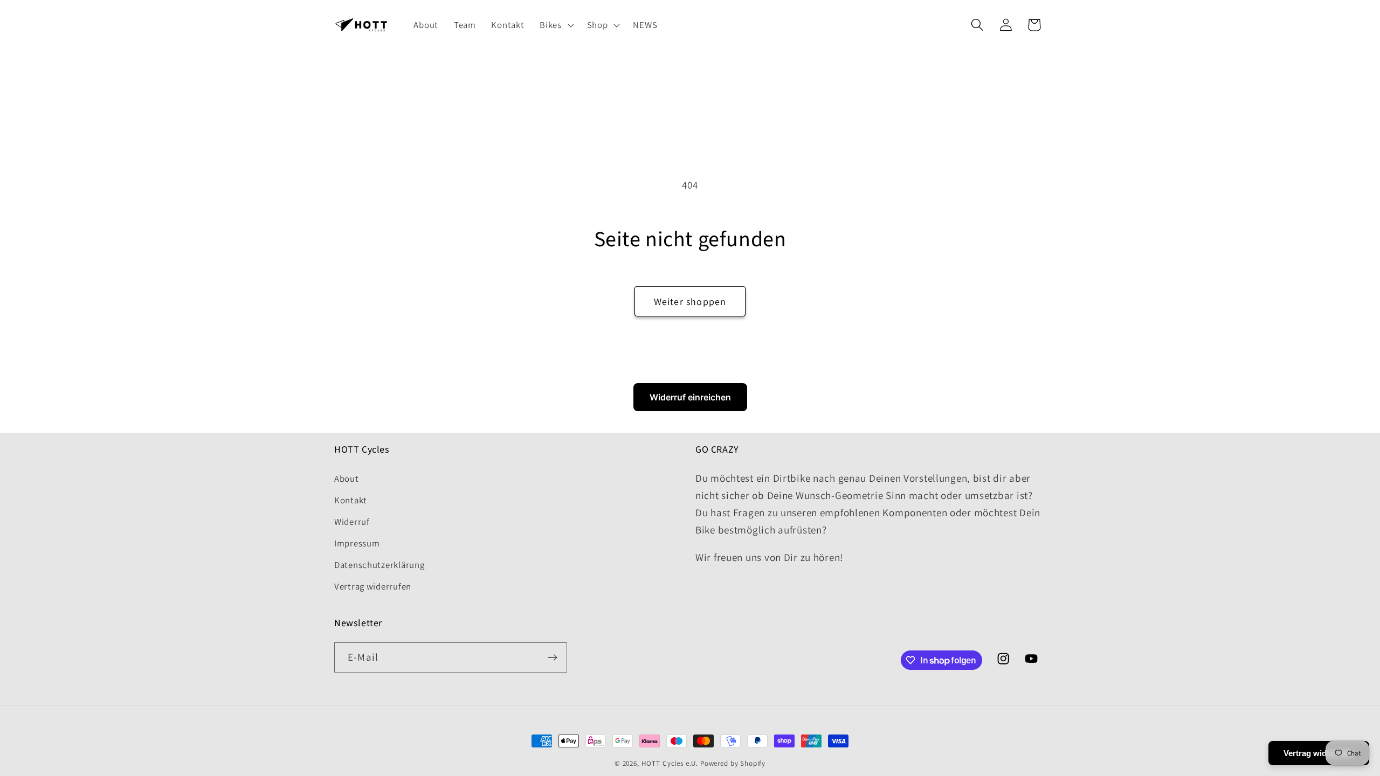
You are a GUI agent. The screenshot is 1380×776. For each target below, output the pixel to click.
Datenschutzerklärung (379, 565)
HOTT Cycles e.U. (669, 763)
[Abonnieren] (552, 657)
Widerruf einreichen (690, 397)
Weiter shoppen (690, 301)
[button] (555, 25)
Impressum (357, 543)
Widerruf (352, 522)
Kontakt (350, 500)
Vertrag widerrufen (372, 586)
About (346, 478)
